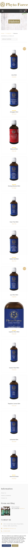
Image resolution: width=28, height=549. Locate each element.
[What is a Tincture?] (5, 511)
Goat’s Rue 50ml (14, 222)
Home (2, 33)
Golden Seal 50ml (14, 259)
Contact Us (4, 498)
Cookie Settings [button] (6, 545)
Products (8, 33)
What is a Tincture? (15, 507)
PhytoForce (22, 508)
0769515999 (6, 531)
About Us (3, 493)
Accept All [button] (15, 545)
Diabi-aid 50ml (14, 149)
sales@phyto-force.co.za (9, 528)
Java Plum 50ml (14, 295)
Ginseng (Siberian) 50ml (14, 186)
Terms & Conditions (6, 495)
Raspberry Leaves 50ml (14, 403)
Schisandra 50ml (14, 439)
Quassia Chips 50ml (14, 367)
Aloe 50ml (14, 75)
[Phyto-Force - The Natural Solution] (14, 4)
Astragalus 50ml (14, 112)
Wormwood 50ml (14, 476)
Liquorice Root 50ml (14, 332)
